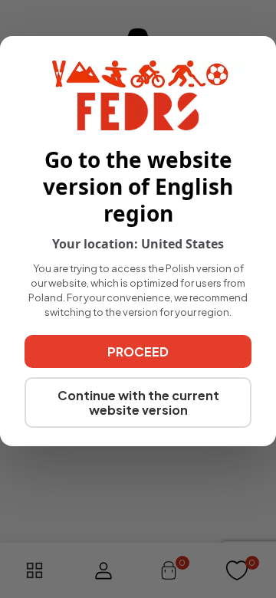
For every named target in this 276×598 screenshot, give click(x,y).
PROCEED (138, 351)
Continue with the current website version (138, 402)
